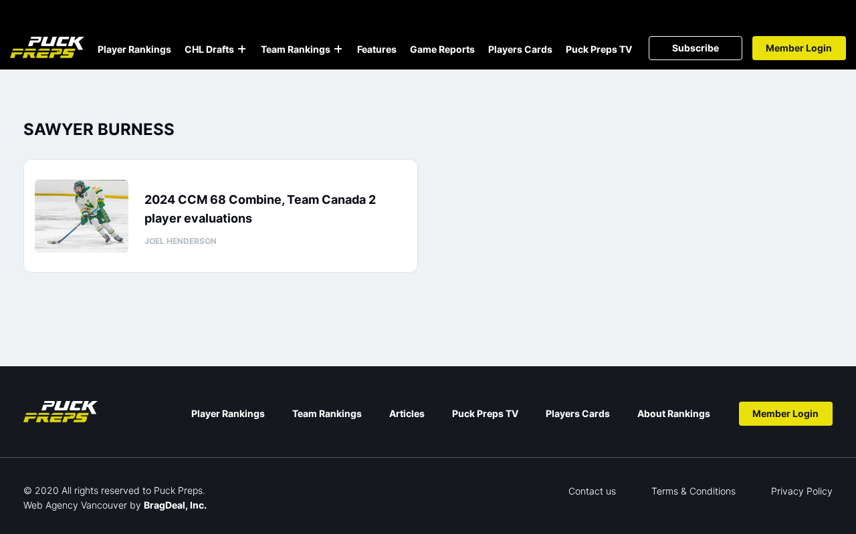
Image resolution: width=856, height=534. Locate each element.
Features (377, 49)
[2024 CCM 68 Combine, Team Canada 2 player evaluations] (81, 216)
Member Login (799, 47)
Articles (407, 413)
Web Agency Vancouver (75, 505)
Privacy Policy (802, 491)
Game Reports (442, 49)
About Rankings (673, 413)
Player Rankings (134, 49)
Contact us (592, 491)
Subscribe (695, 47)
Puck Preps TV (599, 49)
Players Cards (520, 49)
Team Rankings (295, 49)
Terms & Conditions (693, 491)
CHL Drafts (209, 49)
